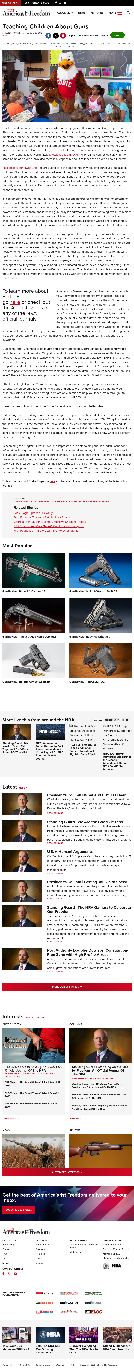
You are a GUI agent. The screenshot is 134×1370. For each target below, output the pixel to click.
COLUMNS (109, 1078)
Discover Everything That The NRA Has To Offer (83, 1349)
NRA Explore (75, 1252)
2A (52, 501)
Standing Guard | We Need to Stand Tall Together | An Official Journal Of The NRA (15, 747)
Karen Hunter (21, 501)
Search (5, 1263)
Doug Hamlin (97, 1078)
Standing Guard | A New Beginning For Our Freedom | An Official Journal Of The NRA (100, 1107)
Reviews (74, 1130)
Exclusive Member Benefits (116, 1249)
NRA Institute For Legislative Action (83, 1246)
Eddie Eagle (61, 501)
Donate (45, 2)
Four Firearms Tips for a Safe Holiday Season (42, 517)
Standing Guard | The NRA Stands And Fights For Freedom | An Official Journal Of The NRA (97, 1085)
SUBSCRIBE (19, 1210)
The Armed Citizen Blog (32, 1073)
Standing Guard (80, 1078)
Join (27, 2)
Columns (63, 13)
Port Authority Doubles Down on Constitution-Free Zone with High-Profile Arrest (87, 952)
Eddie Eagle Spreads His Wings (33, 513)
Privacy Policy (8, 1364)
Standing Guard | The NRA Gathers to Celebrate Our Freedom (89, 909)
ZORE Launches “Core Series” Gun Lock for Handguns (49, 526)
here (15, 301)
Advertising (8, 1244)
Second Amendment (39, 501)
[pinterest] (63, 34)
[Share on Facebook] (48, 34)
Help (4, 1258)
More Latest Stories (80, 986)
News (81, 13)
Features (97, 13)
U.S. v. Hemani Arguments (70, 851)
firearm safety (101, 501)
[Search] (128, 12)
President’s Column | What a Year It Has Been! (87, 795)
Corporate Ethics (42, 1364)
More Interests (33, 1017)
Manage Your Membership (116, 1258)
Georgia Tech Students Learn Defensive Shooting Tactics (50, 522)
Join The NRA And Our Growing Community (48, 1349)
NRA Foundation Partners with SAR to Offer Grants (46, 531)
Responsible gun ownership (20, 168)
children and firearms (80, 501)
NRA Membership (112, 1244)
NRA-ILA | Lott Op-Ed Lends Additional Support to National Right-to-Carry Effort (82, 749)
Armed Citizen (11, 1024)
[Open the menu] (120, 12)
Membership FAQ (111, 1253)
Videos (39, 1263)
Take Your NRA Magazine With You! (15, 1347)
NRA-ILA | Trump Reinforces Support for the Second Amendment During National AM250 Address (117, 761)
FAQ (4, 1253)
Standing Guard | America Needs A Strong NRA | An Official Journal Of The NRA (99, 1096)
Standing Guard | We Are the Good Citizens (85, 822)
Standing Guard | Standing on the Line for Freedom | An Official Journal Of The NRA (100, 1070)
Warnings (60, 1364)
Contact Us (8, 1249)
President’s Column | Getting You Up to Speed (87, 882)
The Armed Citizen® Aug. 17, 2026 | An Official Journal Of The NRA (33, 1068)
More (22, 787)
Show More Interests (81, 1172)
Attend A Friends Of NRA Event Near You (116, 1347)
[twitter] (55, 34)
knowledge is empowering (66, 154)
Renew (35, 2)
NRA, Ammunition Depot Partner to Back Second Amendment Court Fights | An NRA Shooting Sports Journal (50, 750)
